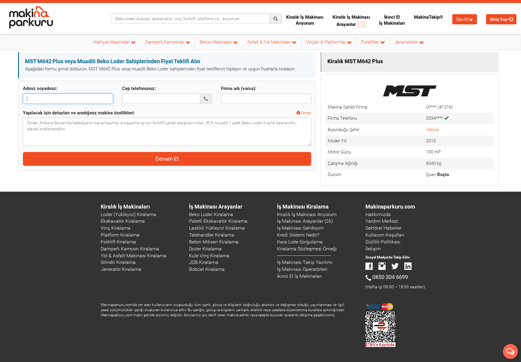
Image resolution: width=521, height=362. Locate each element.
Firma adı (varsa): (238, 88)
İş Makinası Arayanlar (215, 206)
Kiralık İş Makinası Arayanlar (351, 20)
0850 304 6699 (390, 277)
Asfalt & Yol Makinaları (269, 42)
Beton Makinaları (216, 42)
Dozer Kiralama (205, 249)
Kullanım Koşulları (384, 235)
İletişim (373, 249)
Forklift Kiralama (118, 242)
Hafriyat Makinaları (112, 42)
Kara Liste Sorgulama (300, 242)
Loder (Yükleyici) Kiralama (128, 214)
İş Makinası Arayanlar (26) (305, 221)
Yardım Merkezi (381, 221)
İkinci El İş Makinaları (392, 20)
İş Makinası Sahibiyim (300, 228)
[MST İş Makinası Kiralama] (409, 90)
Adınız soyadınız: (40, 88)
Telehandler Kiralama (211, 235)
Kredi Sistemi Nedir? (298, 235)
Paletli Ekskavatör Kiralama (218, 221)
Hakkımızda (378, 214)
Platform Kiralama (120, 235)
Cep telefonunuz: (139, 88)
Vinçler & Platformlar (326, 42)
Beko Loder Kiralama (211, 214)
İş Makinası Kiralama (303, 206)
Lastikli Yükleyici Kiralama (217, 228)
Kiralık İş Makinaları (125, 206)
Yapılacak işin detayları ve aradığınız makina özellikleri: (79, 113)
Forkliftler (370, 42)
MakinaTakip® (428, 17)
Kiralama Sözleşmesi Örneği (307, 249)
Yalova (432, 129)
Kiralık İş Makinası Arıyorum (305, 20)
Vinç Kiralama (116, 228)
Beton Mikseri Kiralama (213, 242)
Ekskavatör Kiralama (123, 221)
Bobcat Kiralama (207, 269)
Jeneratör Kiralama (121, 269)
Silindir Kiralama (118, 262)
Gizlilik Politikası (382, 242)
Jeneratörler (406, 42)
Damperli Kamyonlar (165, 42)
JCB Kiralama (203, 262)
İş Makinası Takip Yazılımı (305, 262)
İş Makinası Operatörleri (302, 269)
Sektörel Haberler (383, 228)
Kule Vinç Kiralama (209, 255)
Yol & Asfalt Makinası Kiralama (133, 255)
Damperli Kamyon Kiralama (130, 249)
